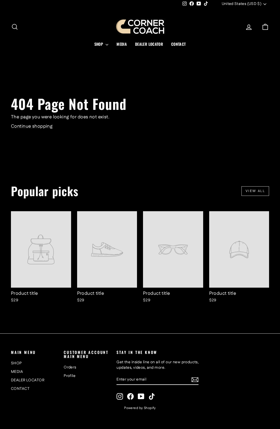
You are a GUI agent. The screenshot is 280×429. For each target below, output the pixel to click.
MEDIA (121, 44)
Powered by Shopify (140, 408)
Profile (69, 376)
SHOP (99, 44)
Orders (70, 367)
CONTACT (178, 44)
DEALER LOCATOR (149, 44)
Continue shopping (31, 126)
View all (255, 191)
